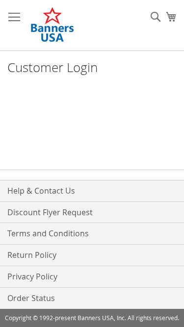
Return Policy (31, 255)
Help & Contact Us (41, 190)
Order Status (31, 298)
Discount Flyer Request (50, 212)
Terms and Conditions (48, 233)
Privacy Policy (32, 276)
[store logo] (53, 25)
